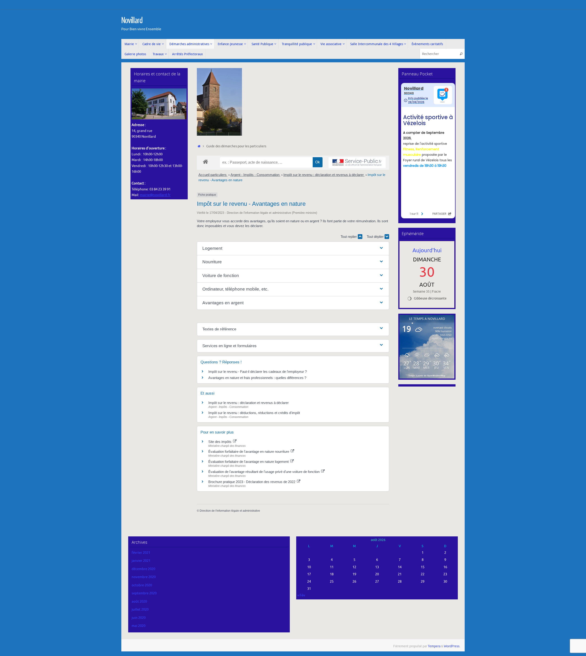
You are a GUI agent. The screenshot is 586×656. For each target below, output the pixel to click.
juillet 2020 (140, 609)
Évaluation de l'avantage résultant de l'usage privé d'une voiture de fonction (264, 472)
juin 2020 (139, 618)
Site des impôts (220, 442)
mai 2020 (138, 626)
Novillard (132, 20)
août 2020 (139, 601)
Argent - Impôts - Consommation (255, 175)
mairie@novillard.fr (155, 195)
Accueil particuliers (213, 175)
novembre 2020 (144, 577)
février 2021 (141, 553)
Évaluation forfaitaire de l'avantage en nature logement (249, 462)
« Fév (301, 595)
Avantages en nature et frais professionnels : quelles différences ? (257, 378)
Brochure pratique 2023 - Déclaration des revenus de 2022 (252, 482)
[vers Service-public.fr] (357, 162)
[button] (293, 248)
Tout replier (349, 237)
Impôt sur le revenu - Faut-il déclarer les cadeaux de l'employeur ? (257, 371)
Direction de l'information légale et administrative (230, 510)
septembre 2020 (144, 593)
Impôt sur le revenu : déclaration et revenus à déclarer (324, 175)
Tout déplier (376, 237)
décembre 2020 (143, 569)
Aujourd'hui (427, 250)
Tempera (434, 646)
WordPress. (452, 646)
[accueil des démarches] (205, 161)
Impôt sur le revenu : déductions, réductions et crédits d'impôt (254, 413)
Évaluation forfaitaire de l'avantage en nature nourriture (249, 451)
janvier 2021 (141, 561)
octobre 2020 (142, 585)
